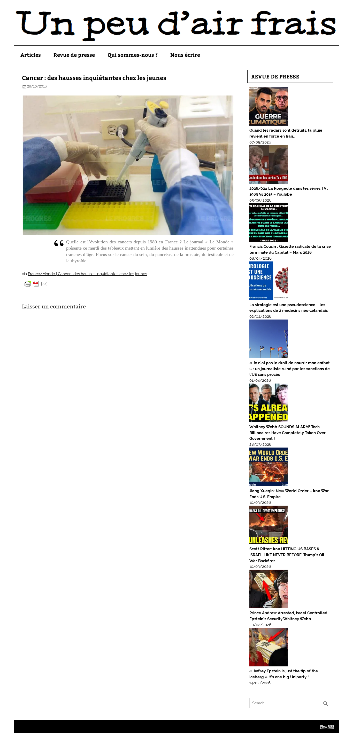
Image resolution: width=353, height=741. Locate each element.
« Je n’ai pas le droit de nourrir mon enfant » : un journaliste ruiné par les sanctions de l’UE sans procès (289, 369)
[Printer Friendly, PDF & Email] (36, 284)
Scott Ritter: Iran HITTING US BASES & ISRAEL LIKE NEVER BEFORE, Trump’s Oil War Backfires (286, 555)
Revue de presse (74, 54)
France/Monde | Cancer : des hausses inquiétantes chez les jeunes (87, 274)
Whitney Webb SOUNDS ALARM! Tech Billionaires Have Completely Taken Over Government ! (287, 433)
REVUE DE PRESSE (275, 76)
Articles (30, 54)
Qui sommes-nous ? (133, 54)
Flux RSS (327, 726)
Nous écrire (185, 54)
